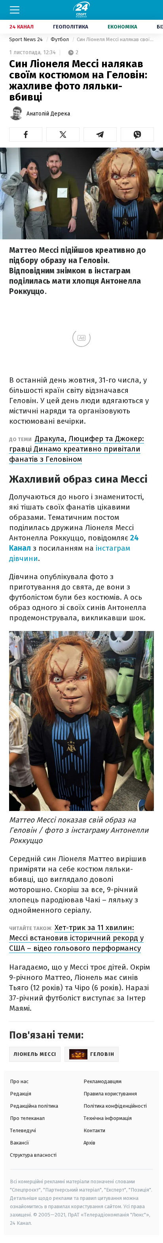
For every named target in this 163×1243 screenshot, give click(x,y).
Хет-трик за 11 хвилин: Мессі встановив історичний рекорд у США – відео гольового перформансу (76, 938)
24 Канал (21, 27)
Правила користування (110, 1094)
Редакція (20, 1094)
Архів (89, 1143)
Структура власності (33, 1155)
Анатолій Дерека (48, 113)
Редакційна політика (34, 1106)
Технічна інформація (107, 1118)
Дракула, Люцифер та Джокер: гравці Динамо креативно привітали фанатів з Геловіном (76, 449)
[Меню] (14, 9)
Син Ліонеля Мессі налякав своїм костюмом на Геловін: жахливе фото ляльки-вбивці (115, 39)
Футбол (60, 39)
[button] (25, 134)
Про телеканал (27, 1118)
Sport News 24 (26, 39)
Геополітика (70, 27)
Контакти (94, 1130)
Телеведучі (23, 1130)
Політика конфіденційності (115, 1106)
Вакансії (19, 1143)
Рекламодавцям (102, 1081)
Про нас (19, 1081)
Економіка (122, 27)
